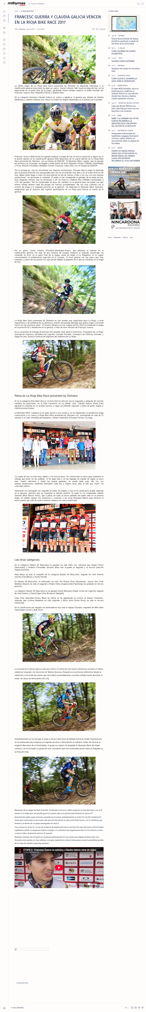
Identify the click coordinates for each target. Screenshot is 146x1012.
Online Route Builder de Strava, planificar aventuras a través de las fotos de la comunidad (125, 41)
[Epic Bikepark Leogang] (125, 130)
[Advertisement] (69, 905)
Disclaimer (117, 237)
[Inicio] (4, 11)
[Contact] (4, 32)
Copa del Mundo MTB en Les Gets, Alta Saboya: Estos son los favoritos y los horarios (125, 108)
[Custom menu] (4, 40)
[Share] (101, 29)
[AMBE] (119, 115)
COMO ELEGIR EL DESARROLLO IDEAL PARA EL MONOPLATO (124, 79)
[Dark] (138, 4)
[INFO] (120, 58)
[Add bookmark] (93, 29)
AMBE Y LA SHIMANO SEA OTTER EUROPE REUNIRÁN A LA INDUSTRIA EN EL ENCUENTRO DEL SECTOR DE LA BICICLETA (125, 122)
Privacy (125, 237)
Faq (131, 237)
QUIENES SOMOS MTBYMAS (123, 61)
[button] (132, 1007)
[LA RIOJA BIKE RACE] (22, 983)
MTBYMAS (20, 1008)
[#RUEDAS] (121, 65)
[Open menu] (4, 4)
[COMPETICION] (122, 85)
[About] (4, 28)
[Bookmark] (142, 4)
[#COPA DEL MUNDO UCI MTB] (128, 102)
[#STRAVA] (121, 35)
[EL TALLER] (121, 48)
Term (110, 237)
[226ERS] (119, 147)
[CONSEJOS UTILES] (124, 75)
